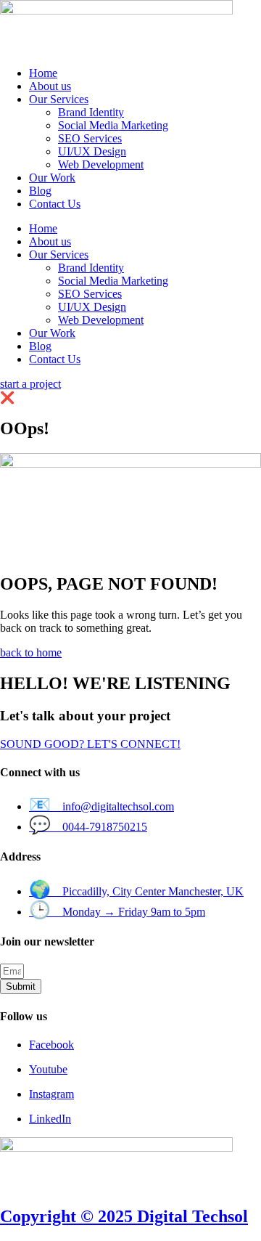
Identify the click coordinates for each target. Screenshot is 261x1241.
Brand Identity (91, 112)
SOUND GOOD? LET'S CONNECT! (90, 744)
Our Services (58, 99)
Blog (40, 190)
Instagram (51, 1094)
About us (50, 86)
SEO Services (90, 138)
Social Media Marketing (113, 125)
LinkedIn (50, 1118)
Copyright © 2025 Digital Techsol (124, 1216)
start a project (30, 384)
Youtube (48, 1069)
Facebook (51, 1044)
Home (43, 73)
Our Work (52, 177)
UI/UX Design (92, 151)
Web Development (101, 164)
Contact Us (54, 204)
